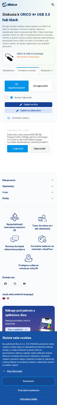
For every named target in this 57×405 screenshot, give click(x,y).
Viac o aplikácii (15, 329)
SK (8, 298)
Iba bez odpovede (23, 97)
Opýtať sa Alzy (31, 104)
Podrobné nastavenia (28, 390)
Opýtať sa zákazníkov (30, 110)
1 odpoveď (17, 148)
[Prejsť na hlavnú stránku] (9, 4)
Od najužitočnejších (16, 86)
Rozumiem (28, 381)
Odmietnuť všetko (28, 399)
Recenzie (47, 70)
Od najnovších (40, 86)
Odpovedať (39, 148)
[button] (28, 180)
